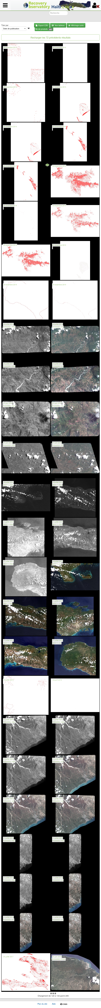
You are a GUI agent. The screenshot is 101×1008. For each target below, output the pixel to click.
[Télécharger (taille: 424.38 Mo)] (12, 632)
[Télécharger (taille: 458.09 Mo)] (61, 632)
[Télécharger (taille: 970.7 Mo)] (12, 750)
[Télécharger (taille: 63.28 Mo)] (61, 355)
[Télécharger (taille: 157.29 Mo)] (61, 118)
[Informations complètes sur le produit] (5, 78)
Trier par (4, 25)
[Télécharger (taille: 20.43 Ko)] (61, 78)
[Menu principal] (5, 5)
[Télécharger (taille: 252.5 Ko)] (61, 157)
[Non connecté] (95, 5)
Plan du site (42, 1003)
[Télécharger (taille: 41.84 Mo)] (12, 948)
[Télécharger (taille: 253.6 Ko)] (12, 197)
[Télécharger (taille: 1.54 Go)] (61, 553)
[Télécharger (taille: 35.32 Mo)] (61, 197)
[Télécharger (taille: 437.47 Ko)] (12, 236)
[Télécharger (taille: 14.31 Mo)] (12, 276)
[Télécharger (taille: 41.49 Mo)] (61, 434)
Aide (54, 1003)
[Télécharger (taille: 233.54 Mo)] (61, 829)
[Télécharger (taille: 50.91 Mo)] (61, 395)
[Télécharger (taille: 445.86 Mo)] (12, 474)
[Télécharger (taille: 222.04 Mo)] (12, 395)
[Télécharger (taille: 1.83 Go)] (12, 553)
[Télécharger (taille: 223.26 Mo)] (61, 790)
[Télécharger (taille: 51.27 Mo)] (61, 276)
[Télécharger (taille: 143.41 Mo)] (12, 987)
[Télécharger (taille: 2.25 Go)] (61, 987)
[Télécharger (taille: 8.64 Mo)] (12, 78)
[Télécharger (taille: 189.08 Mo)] (12, 434)
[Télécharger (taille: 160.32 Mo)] (12, 908)
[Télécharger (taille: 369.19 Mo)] (61, 671)
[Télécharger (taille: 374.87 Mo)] (12, 671)
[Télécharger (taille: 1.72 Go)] (61, 513)
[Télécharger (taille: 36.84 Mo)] (61, 948)
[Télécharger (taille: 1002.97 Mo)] (12, 790)
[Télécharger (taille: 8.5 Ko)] (12, 118)
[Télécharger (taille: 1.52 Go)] (12, 592)
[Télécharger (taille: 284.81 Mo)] (12, 355)
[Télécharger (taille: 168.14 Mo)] (12, 157)
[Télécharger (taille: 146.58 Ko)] (61, 711)
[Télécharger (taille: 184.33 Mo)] (61, 869)
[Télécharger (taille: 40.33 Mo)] (61, 908)
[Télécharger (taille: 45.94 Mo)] (61, 236)
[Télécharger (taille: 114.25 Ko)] (12, 315)
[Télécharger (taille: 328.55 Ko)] (12, 711)
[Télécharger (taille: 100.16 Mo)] (61, 474)
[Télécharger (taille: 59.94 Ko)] (61, 315)
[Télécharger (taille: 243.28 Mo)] (12, 829)
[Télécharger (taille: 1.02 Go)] (12, 513)
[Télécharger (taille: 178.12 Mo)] (12, 869)
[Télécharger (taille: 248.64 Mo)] (61, 592)
